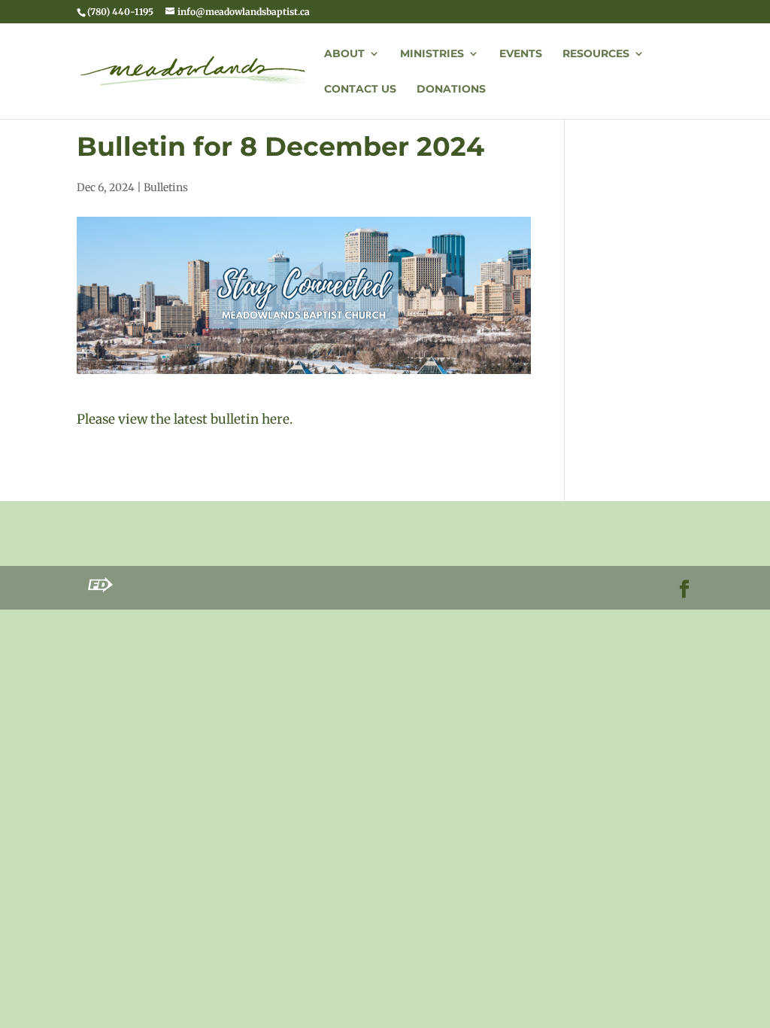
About (344, 54)
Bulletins (166, 187)
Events (520, 54)
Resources (595, 54)
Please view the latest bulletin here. (185, 419)
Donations (451, 90)
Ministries (432, 54)
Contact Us (360, 90)
